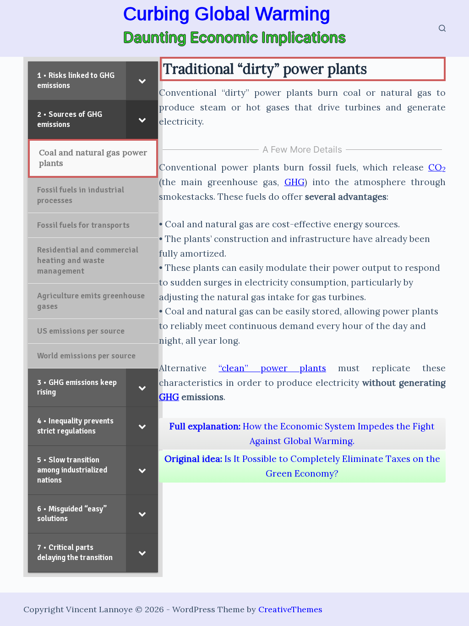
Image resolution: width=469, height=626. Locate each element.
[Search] (442, 28)
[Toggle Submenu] (142, 80)
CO (437, 167)
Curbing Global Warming (226, 13)
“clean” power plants (272, 367)
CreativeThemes (290, 609)
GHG (294, 181)
